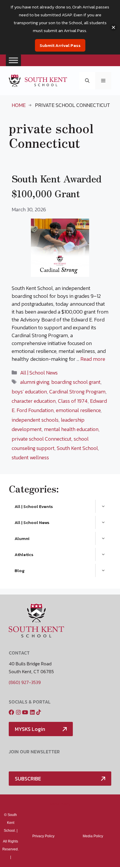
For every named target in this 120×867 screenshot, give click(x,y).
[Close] (113, 27)
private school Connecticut (41, 439)
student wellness (30, 457)
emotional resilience (78, 410)
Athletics (24, 554)
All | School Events (34, 506)
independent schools (35, 420)
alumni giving (34, 382)
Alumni (22, 538)
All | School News (39, 373)
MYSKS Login (30, 729)
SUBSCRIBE (28, 778)
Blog (19, 570)
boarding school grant (75, 382)
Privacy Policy (43, 836)
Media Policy (60, 804)
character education (34, 401)
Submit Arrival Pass (60, 45)
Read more (92, 359)
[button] (87, 80)
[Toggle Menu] (13, 60)
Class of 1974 (73, 401)
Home (19, 105)
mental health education (71, 429)
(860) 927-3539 (25, 682)
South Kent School (77, 448)
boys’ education (29, 391)
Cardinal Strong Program (77, 391)
